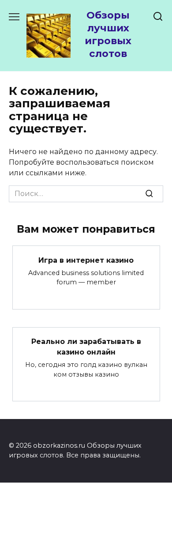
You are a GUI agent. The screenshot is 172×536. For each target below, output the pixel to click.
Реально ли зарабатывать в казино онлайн (86, 346)
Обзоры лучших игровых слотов (108, 34)
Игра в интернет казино (86, 260)
